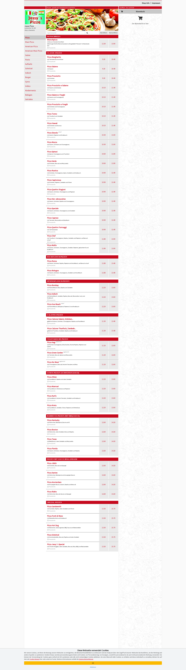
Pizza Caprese (52, 218)
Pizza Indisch (52, 294)
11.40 (113, 88)
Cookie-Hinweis (35, 659)
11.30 (104, 321)
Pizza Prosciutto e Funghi (57, 104)
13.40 (113, 263)
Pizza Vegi (51, 342)
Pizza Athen (52, 377)
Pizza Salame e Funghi (56, 95)
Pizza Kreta (51, 405)
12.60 (113, 345)
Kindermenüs (30, 90)
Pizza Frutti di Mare (55, 516)
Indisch (28, 73)
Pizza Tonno (52, 114)
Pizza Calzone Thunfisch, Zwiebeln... (61, 328)
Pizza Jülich (52, 463)
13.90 (113, 44)
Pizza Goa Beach (53, 304)
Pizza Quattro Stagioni (56, 189)
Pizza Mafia (52, 245)
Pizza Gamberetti (54, 506)
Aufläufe (28, 64)
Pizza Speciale (52, 208)
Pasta (27, 59)
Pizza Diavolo (52, 132)
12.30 (104, 44)
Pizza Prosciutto (53, 76)
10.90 (104, 173)
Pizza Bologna (53, 270)
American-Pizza (31, 46)
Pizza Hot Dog (53, 525)
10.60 (104, 154)
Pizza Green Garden (55, 352)
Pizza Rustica (52, 170)
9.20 (103, 59)
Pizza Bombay (53, 285)
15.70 (113, 509)
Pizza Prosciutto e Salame (57, 85)
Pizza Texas (52, 439)
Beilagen (28, 95)
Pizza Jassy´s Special (55, 544)
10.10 (104, 88)
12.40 (113, 173)
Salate (27, 55)
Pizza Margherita (54, 57)
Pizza (27, 37)
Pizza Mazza (52, 142)
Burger (28, 77)
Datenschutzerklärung (86, 659)
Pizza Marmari (53, 386)
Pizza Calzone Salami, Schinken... (60, 319)
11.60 (113, 135)
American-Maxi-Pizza (33, 51)
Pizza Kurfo (52, 396)
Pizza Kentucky (53, 420)
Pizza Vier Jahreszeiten (56, 199)
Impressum (156, 3)
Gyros (27, 81)
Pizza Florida (52, 448)
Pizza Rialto (52, 491)
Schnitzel (28, 68)
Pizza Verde (52, 161)
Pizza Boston (52, 429)
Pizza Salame (52, 66)
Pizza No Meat (53, 362)
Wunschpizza (52, 39)
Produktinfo (52, 48)
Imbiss (27, 86)
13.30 (104, 509)
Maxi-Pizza (29, 42)
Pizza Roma (52, 261)
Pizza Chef (51, 236)
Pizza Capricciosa (54, 180)
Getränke (29, 99)
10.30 (104, 135)
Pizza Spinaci (52, 151)
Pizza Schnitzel (53, 535)
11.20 (104, 345)
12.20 (104, 287)
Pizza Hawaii (52, 123)
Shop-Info (146, 3)
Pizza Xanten (52, 472)
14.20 (113, 422)
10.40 (113, 59)
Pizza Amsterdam (54, 482)
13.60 (113, 287)
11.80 (113, 154)
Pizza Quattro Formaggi (57, 227)
